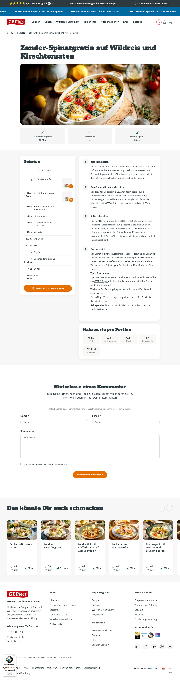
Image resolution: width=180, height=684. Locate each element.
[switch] (9, 673)
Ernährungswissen (102, 630)
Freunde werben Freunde (63, 605)
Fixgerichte (98, 614)
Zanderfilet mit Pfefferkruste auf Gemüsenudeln (88, 547)
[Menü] (14, 656)
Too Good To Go (58, 614)
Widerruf (52, 667)
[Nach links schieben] (161, 508)
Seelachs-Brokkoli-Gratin (21, 545)
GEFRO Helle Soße (42, 179)
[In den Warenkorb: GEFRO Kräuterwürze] (71, 200)
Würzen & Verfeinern (103, 609)
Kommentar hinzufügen (90, 474)
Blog (94, 640)
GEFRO (10, 32)
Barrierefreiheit (92, 667)
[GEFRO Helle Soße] (67, 183)
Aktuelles (139, 614)
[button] (170, 22)
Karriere (54, 609)
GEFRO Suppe (101, 281)
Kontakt (138, 609)
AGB (26, 667)
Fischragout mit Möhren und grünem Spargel (155, 547)
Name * (24, 415)
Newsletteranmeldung (61, 619)
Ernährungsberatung (145, 619)
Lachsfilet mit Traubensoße (120, 545)
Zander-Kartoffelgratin (53, 545)
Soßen (33, 607)
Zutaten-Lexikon (100, 644)
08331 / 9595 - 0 (19, 632)
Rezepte (21, 32)
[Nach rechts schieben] (169, 508)
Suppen (25, 607)
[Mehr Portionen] (36, 170)
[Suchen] (159, 22)
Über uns (54, 600)
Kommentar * (28, 431)
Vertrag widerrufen (70, 667)
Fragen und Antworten (146, 600)
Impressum (38, 667)
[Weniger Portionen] (27, 170)
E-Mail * (96, 415)
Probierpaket (56, 624)
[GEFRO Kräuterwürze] (67, 196)
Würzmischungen (16, 610)
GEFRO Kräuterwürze (44, 192)
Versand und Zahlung (145, 605)
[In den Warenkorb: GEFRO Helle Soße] (71, 186)
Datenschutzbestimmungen (52, 464)
